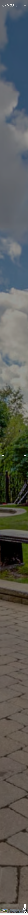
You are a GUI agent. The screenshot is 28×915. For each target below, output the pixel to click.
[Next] (25, 454)
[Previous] (3, 454)
